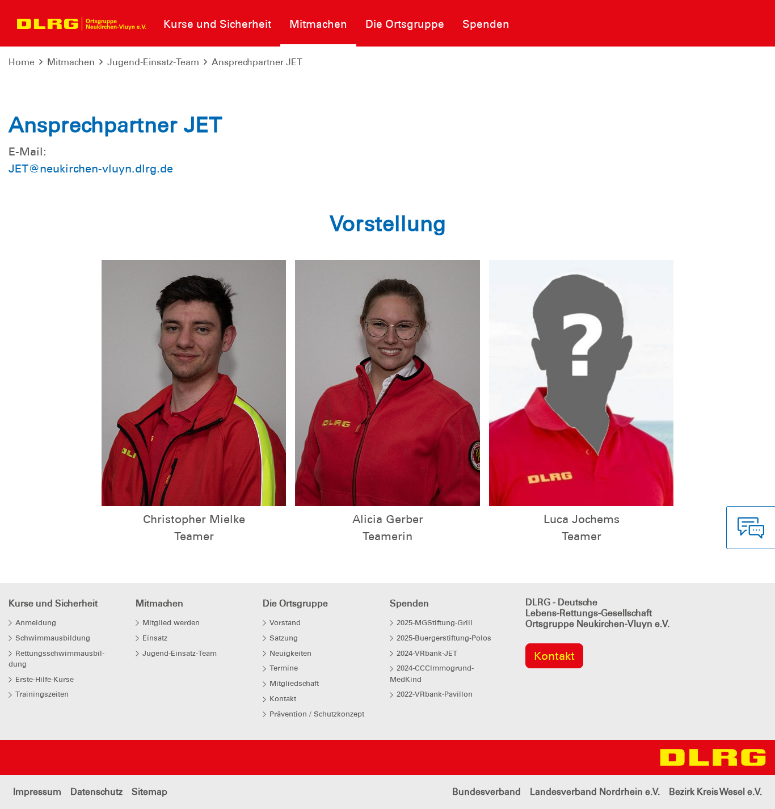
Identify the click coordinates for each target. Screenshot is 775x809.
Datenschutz (96, 791)
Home (22, 62)
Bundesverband (486, 791)
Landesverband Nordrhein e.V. (595, 791)
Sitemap (149, 791)
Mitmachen (71, 62)
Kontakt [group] (554, 656)
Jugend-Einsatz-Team (153, 62)
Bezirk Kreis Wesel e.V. (715, 791)
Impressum (37, 791)
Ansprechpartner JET (257, 62)
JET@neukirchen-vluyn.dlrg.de (91, 168)
